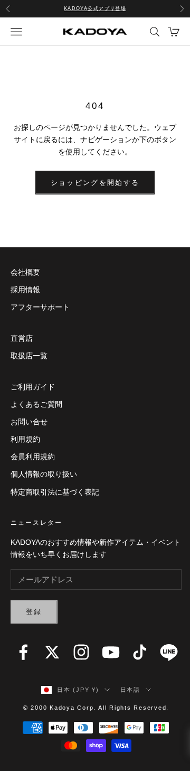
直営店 (22, 338)
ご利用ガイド (33, 387)
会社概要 (25, 272)
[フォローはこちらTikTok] (139, 652)
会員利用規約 (33, 456)
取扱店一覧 (29, 355)
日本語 (130, 689)
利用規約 (25, 439)
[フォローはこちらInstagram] (81, 652)
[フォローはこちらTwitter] (52, 652)
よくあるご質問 (36, 404)
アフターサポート (40, 307)
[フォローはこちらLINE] (168, 652)
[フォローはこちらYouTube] (110, 652)
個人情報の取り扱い (44, 474)
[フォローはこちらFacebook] (23, 652)
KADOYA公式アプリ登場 (95, 8)
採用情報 (25, 289)
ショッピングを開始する (95, 183)
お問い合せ (29, 421)
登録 (34, 612)
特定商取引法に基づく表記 (55, 492)
